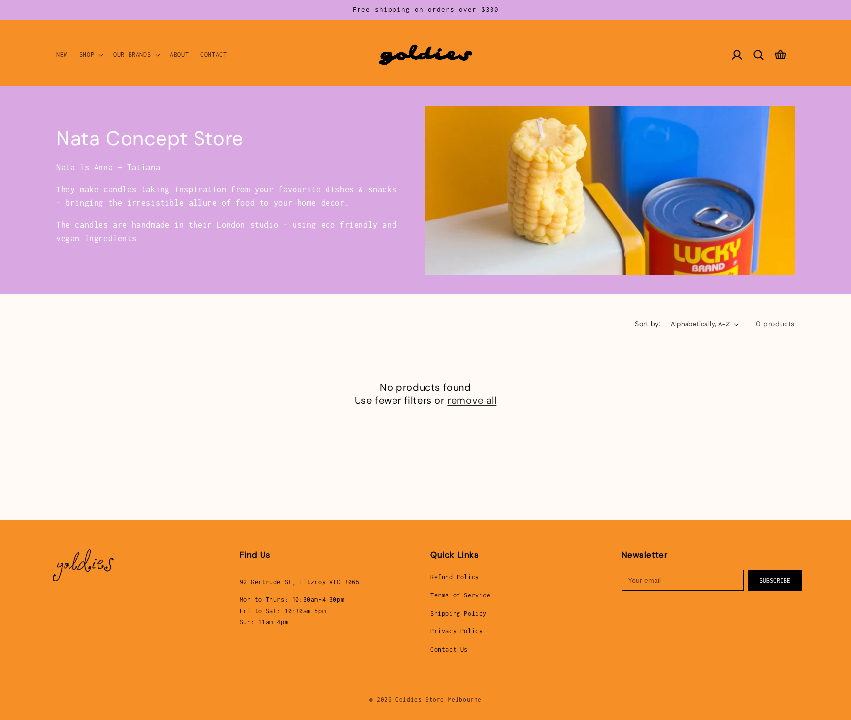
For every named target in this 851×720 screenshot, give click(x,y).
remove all (471, 400)
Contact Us (449, 649)
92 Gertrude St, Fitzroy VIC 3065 (300, 582)
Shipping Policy (458, 613)
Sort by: (647, 323)
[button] (90, 54)
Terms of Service (460, 595)
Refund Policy (454, 577)
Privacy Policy (456, 631)
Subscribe (774, 580)
